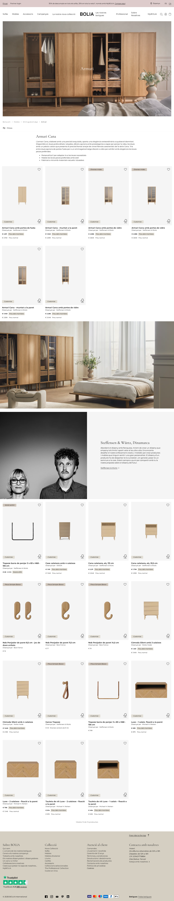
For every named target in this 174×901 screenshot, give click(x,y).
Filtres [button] (9, 128)
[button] (4, 128)
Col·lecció (51, 845)
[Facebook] (46, 896)
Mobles (48, 853)
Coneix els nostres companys (15, 853)
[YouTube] (57, 896)
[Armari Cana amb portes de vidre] (108, 202)
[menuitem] (6, 14)
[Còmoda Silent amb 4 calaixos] (23, 697)
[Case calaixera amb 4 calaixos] (66, 538)
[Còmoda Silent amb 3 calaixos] (151, 617)
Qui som (6, 848)
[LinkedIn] (68, 896)
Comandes (92, 848)
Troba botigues (144, 897)
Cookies (90, 868)
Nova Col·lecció (51, 848)
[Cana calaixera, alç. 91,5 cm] (151, 538)
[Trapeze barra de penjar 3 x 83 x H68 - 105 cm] (23, 538)
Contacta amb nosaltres (97, 863)
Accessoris (49, 863)
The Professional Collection (57, 868)
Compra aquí (120, 3)
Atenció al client (97, 845)
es (166, 3)
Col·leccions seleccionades (56, 866)
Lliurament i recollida (96, 851)
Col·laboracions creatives (13, 863)
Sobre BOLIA (11, 845)
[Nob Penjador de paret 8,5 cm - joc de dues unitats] (23, 616)
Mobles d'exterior (52, 856)
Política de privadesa (96, 866)
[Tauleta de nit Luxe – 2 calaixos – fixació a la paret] (66, 777)
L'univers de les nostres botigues (17, 851)
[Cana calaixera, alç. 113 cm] (108, 538)
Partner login (15, 3)
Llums (47, 858)
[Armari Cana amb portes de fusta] (22, 202)
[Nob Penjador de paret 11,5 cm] (66, 615)
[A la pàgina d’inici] (87, 14)
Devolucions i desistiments (99, 858)
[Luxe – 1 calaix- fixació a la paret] (151, 697)
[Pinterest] (62, 896)
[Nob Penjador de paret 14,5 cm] (108, 615)
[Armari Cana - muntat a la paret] (65, 202)
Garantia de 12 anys (95, 853)
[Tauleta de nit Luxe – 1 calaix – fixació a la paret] (108, 777)
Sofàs (47, 851)
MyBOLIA (7, 868)
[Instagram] (51, 896)
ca (170, 3)
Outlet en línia (51, 871)
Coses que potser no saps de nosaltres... (20, 866)
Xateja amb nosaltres (138, 862)
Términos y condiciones (97, 856)
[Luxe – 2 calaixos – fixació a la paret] (23, 776)
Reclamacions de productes (99, 861)
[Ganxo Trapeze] (66, 695)
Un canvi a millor (10, 861)
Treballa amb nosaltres (13, 856)
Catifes (48, 861)
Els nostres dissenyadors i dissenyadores (20, 858)
